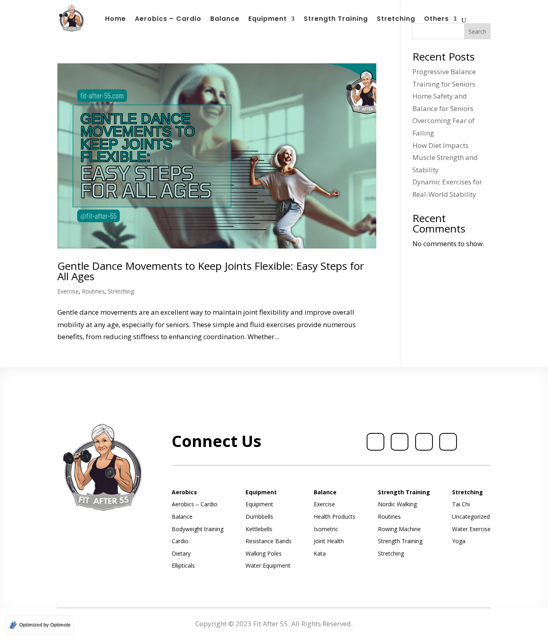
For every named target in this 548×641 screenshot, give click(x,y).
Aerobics (184, 492)
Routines (93, 291)
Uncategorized (471, 516)
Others (436, 19)
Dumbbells (259, 516)
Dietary (181, 553)
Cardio (180, 541)
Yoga (458, 541)
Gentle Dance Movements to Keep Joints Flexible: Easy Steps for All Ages (210, 271)
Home (115, 19)
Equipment (267, 19)
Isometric (326, 529)
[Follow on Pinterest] (448, 442)
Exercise (68, 291)
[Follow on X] (399, 442)
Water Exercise (471, 529)
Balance (224, 19)
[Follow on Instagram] (424, 442)
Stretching (396, 19)
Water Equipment (268, 565)
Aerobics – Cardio (168, 19)
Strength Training (336, 19)
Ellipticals (183, 565)
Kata (320, 553)
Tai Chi (461, 504)
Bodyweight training (197, 529)
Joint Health (329, 541)
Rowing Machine (399, 529)
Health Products (334, 516)
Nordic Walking (397, 504)
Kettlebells (259, 529)
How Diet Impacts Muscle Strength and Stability (445, 157)
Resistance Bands (269, 541)
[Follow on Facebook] (375, 442)
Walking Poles (264, 553)
